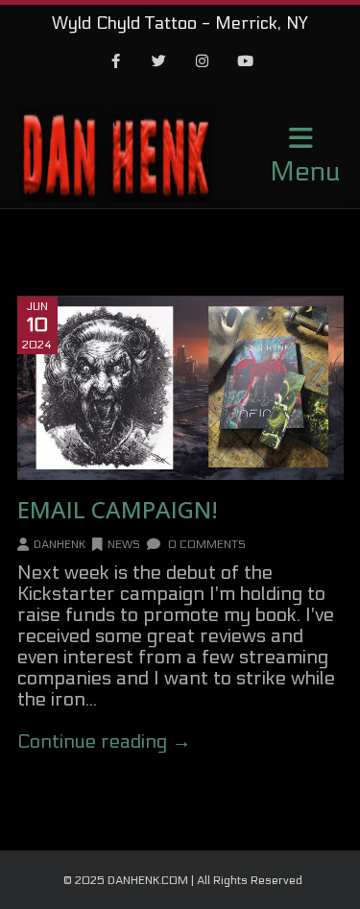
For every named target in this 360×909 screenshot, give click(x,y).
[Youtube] (245, 62)
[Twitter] (158, 62)
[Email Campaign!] (180, 388)
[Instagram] (201, 62)
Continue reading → (104, 742)
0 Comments (205, 544)
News (124, 544)
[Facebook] (115, 62)
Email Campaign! (117, 509)
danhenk (59, 544)
